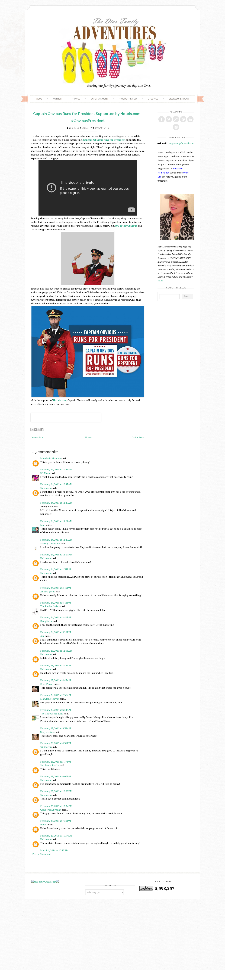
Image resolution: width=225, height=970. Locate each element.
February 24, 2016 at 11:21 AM (56, 521)
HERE (160, 280)
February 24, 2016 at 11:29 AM (56, 539)
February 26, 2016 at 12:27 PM (56, 806)
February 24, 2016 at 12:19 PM (56, 554)
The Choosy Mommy (51, 713)
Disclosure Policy (179, 99)
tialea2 (44, 824)
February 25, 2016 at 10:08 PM (56, 791)
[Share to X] (39, 429)
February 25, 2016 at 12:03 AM (56, 650)
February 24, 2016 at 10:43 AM (56, 469)
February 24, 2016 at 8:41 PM (55, 617)
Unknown (45, 488)
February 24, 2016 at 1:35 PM (55, 569)
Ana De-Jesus (47, 591)
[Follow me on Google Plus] (176, 119)
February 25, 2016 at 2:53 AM (55, 665)
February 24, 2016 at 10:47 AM (56, 484)
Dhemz (75, 128)
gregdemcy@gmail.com (181, 143)
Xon (42, 636)
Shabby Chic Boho (50, 543)
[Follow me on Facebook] (161, 119)
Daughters (46, 621)
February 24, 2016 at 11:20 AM (56, 502)
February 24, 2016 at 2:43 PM (55, 587)
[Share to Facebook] (42, 429)
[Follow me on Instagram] (176, 127)
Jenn (42, 525)
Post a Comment (41, 854)
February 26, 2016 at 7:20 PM (55, 820)
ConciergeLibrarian (50, 809)
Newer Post (37, 437)
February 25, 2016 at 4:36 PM (55, 743)
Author (57, 99)
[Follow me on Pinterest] (183, 119)
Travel (76, 99)
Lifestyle (153, 99)
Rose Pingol (47, 684)
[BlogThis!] (35, 429)
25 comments (102, 128)
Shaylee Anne (47, 732)
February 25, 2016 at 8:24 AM (55, 709)
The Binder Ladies (50, 606)
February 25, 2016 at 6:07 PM (55, 776)
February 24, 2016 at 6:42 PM (55, 602)
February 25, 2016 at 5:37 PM (55, 761)
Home (39, 99)
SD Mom (45, 473)
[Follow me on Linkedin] (190, 119)
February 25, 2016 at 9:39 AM (55, 728)
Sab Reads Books (49, 765)
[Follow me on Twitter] (169, 119)
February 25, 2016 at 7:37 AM (55, 695)
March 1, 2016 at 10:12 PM (54, 850)
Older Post (138, 437)
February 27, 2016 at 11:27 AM (56, 835)
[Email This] (32, 429)
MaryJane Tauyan (49, 698)
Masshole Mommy (50, 458)
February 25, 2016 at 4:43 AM (55, 680)
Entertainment (99, 99)
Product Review (128, 99)
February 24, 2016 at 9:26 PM (55, 632)
